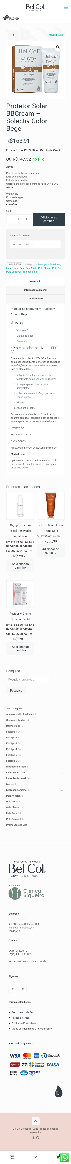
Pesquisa (13, 671)
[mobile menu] (66, 7)
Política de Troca (21, 1017)
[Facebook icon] (33, 1137)
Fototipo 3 (43, 264)
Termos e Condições (23, 1012)
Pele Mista (31, 268)
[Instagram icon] (37, 1137)
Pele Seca (57, 268)
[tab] (35, 281)
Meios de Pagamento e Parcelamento (32, 1028)
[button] (58, 47)
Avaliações (36, 298)
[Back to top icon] (36, 1121)
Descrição (35, 281)
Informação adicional (35, 290)
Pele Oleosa (44, 268)
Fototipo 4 (55, 264)
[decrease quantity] (10, 219)
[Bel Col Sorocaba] (35, 7)
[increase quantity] (26, 219)
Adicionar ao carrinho (48, 219)
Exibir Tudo (57, 34)
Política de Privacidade (24, 1023)
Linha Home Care (15, 268)
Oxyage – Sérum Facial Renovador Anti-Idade (20, 530)
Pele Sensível (13, 271)
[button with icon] (13, 989)
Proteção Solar (29, 271)
